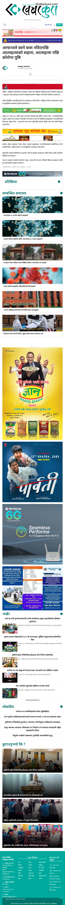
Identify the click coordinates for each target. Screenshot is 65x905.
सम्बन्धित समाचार (14, 193)
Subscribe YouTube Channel (54, 877)
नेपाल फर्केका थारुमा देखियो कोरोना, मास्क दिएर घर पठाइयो (25, 263)
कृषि (40, 873)
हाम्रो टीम (7, 899)
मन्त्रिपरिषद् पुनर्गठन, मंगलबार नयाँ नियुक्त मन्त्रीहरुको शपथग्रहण (32, 722)
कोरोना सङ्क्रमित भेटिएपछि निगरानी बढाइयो (19, 286)
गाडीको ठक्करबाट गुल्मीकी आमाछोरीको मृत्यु (32, 735)
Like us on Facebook (54, 866)
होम (19, 862)
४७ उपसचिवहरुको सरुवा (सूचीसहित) (32, 711)
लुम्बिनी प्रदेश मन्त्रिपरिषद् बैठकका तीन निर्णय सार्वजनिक (24, 770)
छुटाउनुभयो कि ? (13, 744)
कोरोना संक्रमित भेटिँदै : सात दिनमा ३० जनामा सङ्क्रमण (23, 239)
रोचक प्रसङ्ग (31, 876)
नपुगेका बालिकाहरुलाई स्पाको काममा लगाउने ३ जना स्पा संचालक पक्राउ (32, 716)
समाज (40, 878)
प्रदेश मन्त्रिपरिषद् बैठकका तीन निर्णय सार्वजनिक (32, 654)
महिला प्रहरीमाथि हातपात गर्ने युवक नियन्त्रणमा (21, 820)
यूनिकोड (23, 899)
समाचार (20, 865)
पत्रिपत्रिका (41, 870)
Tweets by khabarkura (32, 700)
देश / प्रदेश (41, 868)
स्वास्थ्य (30, 870)
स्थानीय (30, 865)
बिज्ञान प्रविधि (42, 862)
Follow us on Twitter (55, 872)
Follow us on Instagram (55, 883)
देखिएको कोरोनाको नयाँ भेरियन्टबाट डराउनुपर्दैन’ (21, 310)
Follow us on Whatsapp (55, 888)
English (59, 25)
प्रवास (19, 878)
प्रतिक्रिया (11, 181)
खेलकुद (41, 865)
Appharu (54, 903)
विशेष (19, 873)
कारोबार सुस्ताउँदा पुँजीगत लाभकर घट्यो (32, 685)
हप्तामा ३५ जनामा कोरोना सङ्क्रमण (16, 215)
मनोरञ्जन (30, 873)
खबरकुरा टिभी (42, 876)
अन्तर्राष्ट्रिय (20, 868)
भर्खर (6, 614)
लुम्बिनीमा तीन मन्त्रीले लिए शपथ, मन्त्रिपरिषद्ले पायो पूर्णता (26, 845)
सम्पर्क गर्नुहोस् (18, 899)
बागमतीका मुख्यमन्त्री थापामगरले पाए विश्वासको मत (23, 795)
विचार (29, 868)
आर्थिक (19, 870)
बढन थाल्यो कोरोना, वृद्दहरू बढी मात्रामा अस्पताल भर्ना (23, 334)
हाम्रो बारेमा (12, 899)
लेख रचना (20, 876)
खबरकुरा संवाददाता (24, 66)
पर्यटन (29, 862)
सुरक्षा (29, 878)
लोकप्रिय (8, 706)
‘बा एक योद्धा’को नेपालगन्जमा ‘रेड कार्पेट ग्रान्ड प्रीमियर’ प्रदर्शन (32, 670)
